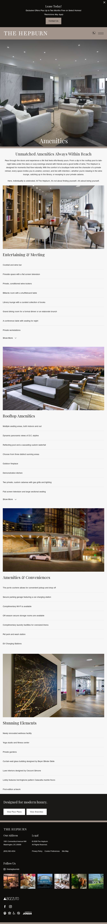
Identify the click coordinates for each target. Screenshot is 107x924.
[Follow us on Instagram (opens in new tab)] (10, 906)
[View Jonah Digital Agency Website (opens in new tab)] (27, 913)
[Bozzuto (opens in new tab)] (11, 898)
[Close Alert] (104, 3)
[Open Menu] (101, 33)
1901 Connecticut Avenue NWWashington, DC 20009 (14, 843)
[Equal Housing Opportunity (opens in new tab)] (9, 913)
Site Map (65, 851)
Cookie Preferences (52, 851)
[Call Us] (94, 33)
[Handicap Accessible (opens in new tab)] (14, 913)
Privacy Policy (37, 851)
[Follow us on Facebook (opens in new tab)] (5, 906)
